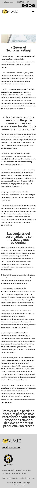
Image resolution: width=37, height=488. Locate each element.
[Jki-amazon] (33, 5)
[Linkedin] (26, 5)
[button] (33, 11)
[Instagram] (23, 5)
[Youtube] (30, 5)
